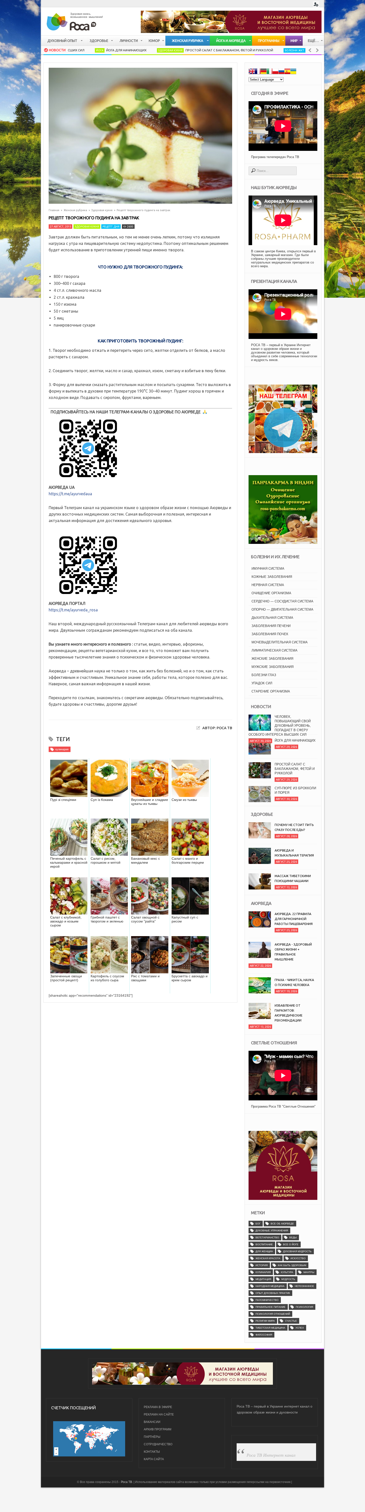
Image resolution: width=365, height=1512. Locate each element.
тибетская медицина (270, 1327)
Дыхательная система (272, 618)
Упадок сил (262, 683)
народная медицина (270, 1286)
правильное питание (271, 1307)
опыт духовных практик (273, 1293)
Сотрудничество (158, 1444)
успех (299, 1327)
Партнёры (152, 1437)
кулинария (62, 749)
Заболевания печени (271, 626)
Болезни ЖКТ (246, 50)
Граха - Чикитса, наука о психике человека (294, 982)
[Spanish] (287, 72)
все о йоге (290, 1244)
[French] (257, 72)
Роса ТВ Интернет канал (271, 1455)
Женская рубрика (75, 210)
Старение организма (271, 691)
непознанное (304, 1286)
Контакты (152, 1451)
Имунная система (268, 568)
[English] (252, 72)
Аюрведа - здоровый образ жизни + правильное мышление (293, 952)
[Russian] (281, 72)
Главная (54, 210)
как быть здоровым (292, 1265)
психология (304, 1307)
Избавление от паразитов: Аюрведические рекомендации (288, 1013)
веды (293, 1237)
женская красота (268, 1258)
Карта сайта (154, 1459)
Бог (258, 1223)
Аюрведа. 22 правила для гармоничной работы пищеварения (294, 918)
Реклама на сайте (159, 1414)
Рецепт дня (111, 226)
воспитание (264, 1244)
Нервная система (268, 585)
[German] (263, 72)
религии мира (265, 1320)
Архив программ (157, 1429)
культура (287, 1272)
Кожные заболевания (272, 577)
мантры (308, 1272)
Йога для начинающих (78, 50)
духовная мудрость (297, 1251)
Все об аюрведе (282, 1223)
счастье (291, 1320)
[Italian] (269, 72)
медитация (263, 1279)
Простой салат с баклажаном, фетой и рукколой (180, 50)
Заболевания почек (270, 634)
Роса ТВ (126, 1482)
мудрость (288, 1279)
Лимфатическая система (274, 650)
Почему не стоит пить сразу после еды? (294, 827)
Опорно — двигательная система (282, 609)
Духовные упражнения (272, 1230)
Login (316, 4)
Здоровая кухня (122, 50)
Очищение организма (271, 593)
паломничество (267, 1300)
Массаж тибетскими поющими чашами (293, 878)
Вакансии (152, 1422)
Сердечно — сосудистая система (282, 601)
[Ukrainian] (293, 72)
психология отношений (273, 1314)
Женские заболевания (272, 658)
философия (264, 1334)
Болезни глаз (264, 675)
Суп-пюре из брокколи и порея (295, 770)
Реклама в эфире (158, 1407)
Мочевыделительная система (280, 642)
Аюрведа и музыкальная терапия (294, 853)
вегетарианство (267, 1237)
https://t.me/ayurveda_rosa (73, 610)
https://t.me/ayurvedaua (70, 494)
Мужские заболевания (272, 667)
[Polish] (275, 72)
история (262, 1265)
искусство (298, 1258)
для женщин (264, 1251)
